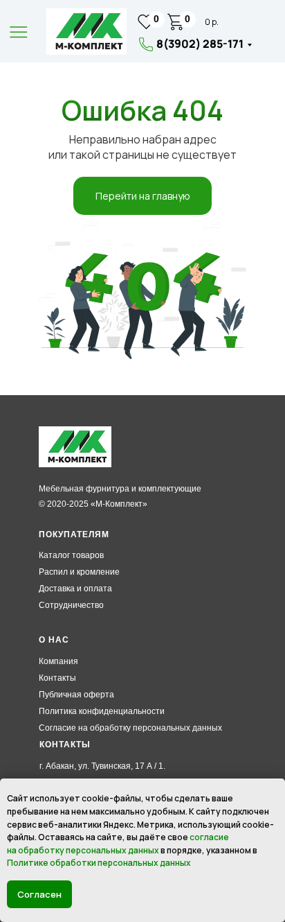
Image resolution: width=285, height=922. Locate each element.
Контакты (57, 678)
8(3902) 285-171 (199, 43)
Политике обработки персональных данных (99, 863)
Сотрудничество (71, 605)
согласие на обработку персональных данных (118, 843)
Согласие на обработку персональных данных (130, 728)
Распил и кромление (79, 572)
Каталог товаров (71, 555)
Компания (58, 661)
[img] (86, 31)
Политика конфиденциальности (102, 711)
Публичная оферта (76, 694)
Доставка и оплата (75, 588)
